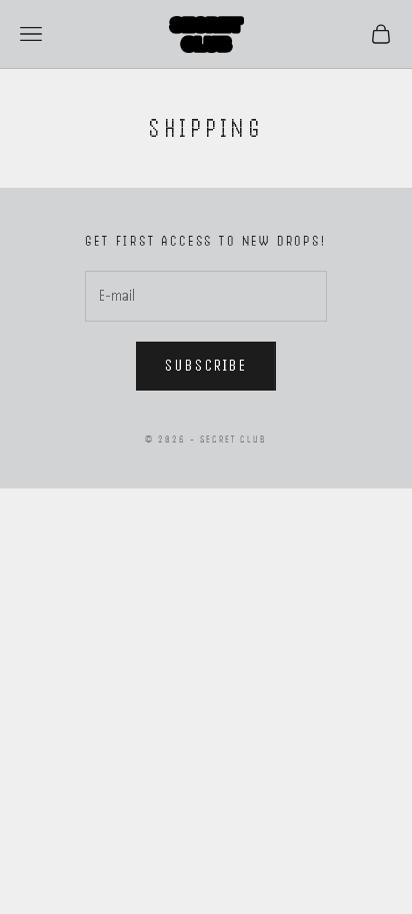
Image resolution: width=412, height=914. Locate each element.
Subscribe (206, 366)
